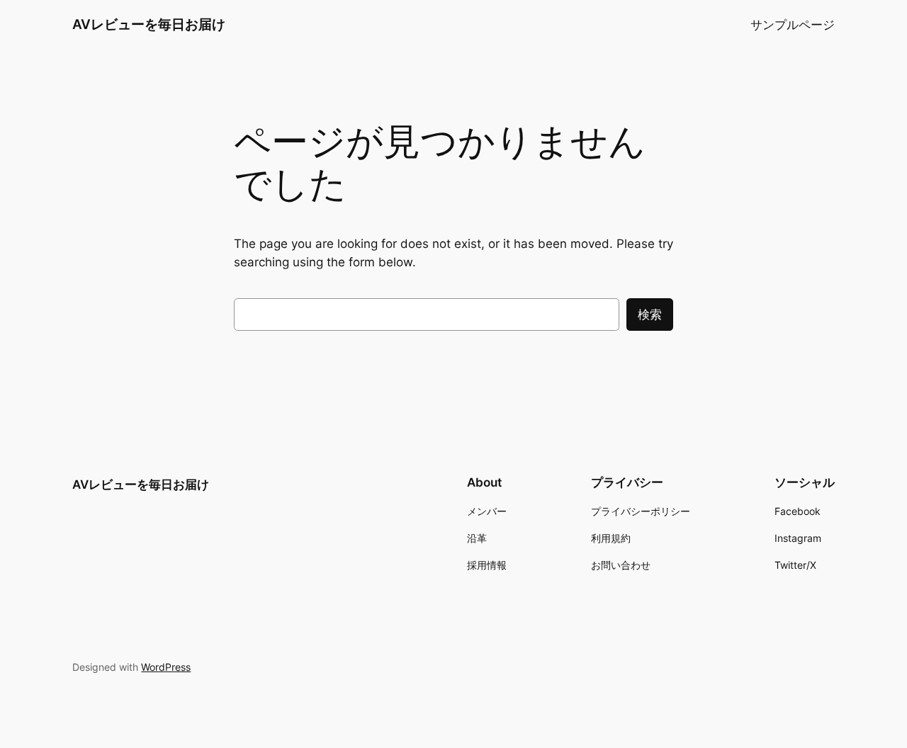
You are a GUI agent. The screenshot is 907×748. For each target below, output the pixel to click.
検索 (650, 314)
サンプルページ (792, 25)
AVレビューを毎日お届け (148, 24)
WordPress (166, 667)
